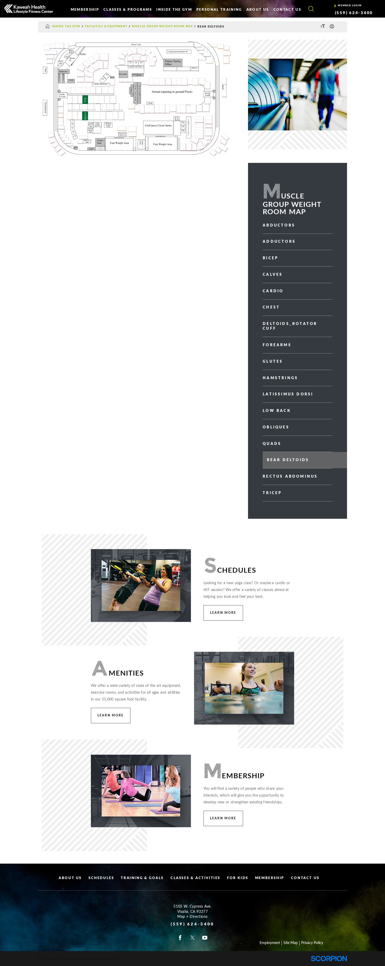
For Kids (237, 878)
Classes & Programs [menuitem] (127, 10)
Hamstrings (280, 378)
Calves (273, 275)
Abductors (279, 225)
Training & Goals (142, 878)
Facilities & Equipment (106, 26)
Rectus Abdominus (290, 476)
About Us (70, 878)
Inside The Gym (66, 26)
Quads (272, 444)
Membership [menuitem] (85, 10)
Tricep (272, 493)
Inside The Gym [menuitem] (174, 10)
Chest (271, 307)
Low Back (277, 411)
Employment (270, 943)
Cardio (273, 291)
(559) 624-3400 (354, 13)
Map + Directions (192, 917)
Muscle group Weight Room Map (162, 26)
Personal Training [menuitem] (219, 10)
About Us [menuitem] (257, 10)
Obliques (276, 427)
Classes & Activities (195, 878)
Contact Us (305, 878)
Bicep (270, 258)
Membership (269, 878)
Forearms (277, 345)
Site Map (290, 943)
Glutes (273, 361)
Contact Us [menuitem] (287, 10)
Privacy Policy (312, 943)
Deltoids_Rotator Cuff (290, 326)
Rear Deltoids (288, 460)
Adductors (279, 242)
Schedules (101, 878)
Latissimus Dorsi (288, 394)
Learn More (223, 612)
